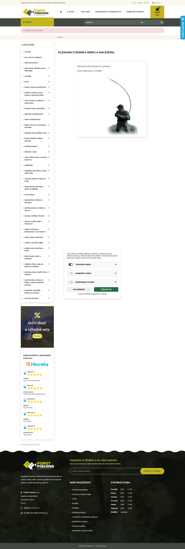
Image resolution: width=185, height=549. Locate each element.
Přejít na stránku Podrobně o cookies (92, 294)
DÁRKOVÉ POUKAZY (31, 63)
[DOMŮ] (61, 12)
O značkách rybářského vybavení (85, 517)
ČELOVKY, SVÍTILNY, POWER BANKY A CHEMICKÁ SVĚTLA (34, 94)
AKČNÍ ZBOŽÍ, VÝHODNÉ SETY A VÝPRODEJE (35, 69)
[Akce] (37, 327)
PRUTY (27, 81)
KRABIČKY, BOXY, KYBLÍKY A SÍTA (36, 133)
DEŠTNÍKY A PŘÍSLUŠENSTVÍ (34, 114)
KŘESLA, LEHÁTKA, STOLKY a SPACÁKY (34, 139)
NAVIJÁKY (28, 76)
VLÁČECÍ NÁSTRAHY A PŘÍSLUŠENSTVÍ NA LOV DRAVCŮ (35, 230)
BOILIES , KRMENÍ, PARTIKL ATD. (35, 87)
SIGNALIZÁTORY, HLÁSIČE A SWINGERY (34, 201)
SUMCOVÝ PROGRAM (32, 298)
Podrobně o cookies (80, 522)
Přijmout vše (106, 289)
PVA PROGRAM (30, 194)
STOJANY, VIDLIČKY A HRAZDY (34, 216)
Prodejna (75, 508)
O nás (74, 499)
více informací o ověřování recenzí (30, 444)
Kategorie (28, 44)
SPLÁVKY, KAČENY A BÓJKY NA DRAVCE (35, 209)
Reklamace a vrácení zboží (82, 531)
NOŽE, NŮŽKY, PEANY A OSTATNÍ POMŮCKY (36, 158)
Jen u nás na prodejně (33, 57)
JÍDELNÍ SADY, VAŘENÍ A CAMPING (33, 257)
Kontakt (75, 503)
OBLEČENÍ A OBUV (31, 152)
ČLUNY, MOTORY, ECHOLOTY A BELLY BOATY (34, 102)
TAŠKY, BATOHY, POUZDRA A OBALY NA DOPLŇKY (34, 188)
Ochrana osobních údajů (81, 494)
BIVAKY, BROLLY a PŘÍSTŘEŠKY (35, 108)
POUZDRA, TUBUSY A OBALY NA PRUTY (35, 180)
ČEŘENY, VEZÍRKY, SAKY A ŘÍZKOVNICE (33, 222)
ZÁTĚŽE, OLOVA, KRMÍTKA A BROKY (34, 249)
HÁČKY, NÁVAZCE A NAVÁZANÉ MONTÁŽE (35, 126)
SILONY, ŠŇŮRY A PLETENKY (34, 237)
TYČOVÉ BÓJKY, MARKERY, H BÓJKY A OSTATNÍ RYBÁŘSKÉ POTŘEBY (34, 282)
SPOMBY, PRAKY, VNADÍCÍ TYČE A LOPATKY (36, 273)
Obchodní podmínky (80, 490)
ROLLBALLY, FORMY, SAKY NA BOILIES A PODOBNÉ (34, 265)
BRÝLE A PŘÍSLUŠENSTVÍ (32, 119)
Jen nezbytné (79, 289)
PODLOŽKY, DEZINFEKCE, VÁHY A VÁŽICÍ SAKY (36, 172)
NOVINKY (28, 52)
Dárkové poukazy (79, 512)
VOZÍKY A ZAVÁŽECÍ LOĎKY (34, 242)
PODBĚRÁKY (29, 165)
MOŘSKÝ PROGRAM (31, 146)
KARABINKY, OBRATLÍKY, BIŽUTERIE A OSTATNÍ (33, 291)
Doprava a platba (78, 526)
